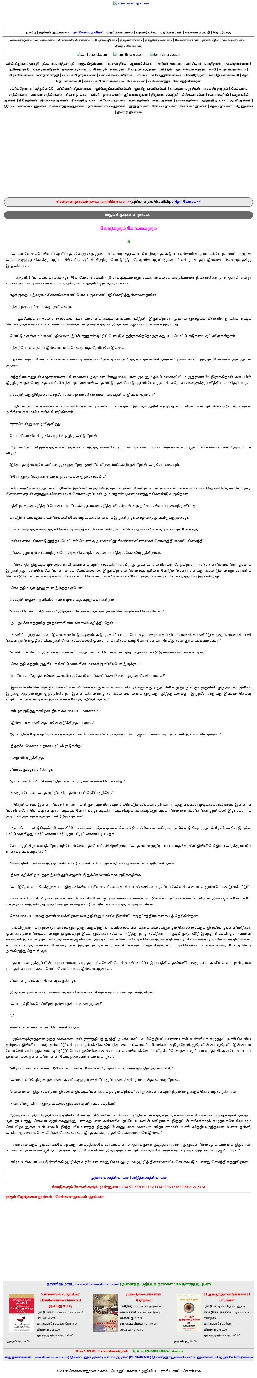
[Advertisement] (128, 160)
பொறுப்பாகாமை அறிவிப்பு (134, 1371)
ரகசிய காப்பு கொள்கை (181, 1371)
